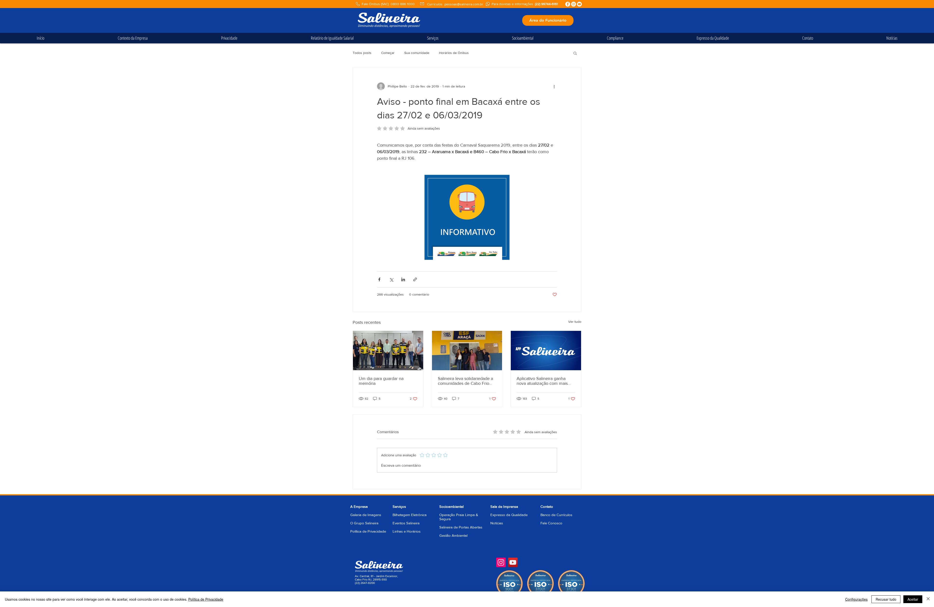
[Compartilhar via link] (415, 279)
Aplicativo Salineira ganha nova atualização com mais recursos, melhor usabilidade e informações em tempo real (546, 381)
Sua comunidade (416, 53)
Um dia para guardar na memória (381, 381)
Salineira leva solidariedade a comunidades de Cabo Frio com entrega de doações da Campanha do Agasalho (465, 381)
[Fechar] (928, 599)
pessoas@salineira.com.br (463, 4)
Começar (388, 53)
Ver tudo (574, 322)
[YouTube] (513, 562)
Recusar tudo (886, 599)
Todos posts (362, 53)
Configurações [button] (856, 599)
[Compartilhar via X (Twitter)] (391, 279)
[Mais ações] (554, 86)
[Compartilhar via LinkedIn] (403, 279)
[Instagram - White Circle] (573, 4)
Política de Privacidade (368, 531)
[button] (575, 53)
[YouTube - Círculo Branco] (579, 4)
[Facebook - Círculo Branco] (567, 4)
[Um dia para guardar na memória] (388, 350)
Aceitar (912, 599)
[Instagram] (501, 562)
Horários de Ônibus (454, 53)
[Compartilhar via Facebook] (379, 279)
